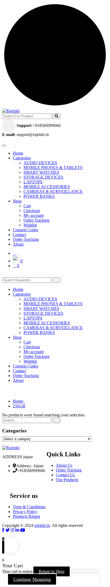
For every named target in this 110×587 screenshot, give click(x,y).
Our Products (67, 479)
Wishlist (30, 225)
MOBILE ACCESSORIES (46, 186)
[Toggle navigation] (4, 145)
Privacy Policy (25, 511)
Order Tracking (36, 220)
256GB (19, 406)
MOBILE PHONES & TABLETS (52, 167)
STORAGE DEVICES (43, 177)
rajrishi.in (42, 525)
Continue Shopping (32, 579)
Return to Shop (51, 571)
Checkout (31, 210)
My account (33, 215)
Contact (19, 234)
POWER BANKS (39, 196)
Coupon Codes (25, 230)
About (18, 244)
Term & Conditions (29, 507)
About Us (64, 465)
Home (18, 153)
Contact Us (65, 475)
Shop (17, 201)
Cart (27, 206)
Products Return (26, 516)
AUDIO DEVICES (40, 162)
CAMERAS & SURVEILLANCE (53, 191)
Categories (22, 158)
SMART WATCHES (41, 172)
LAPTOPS (32, 182)
